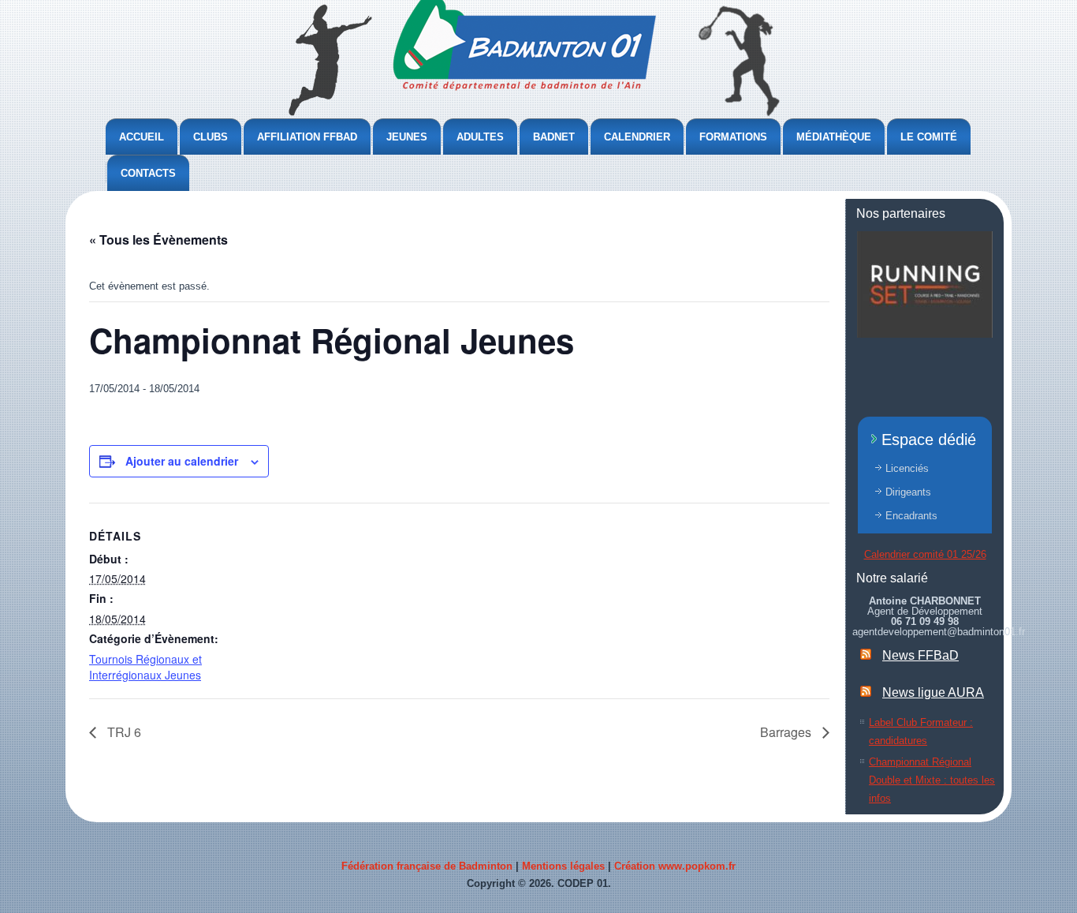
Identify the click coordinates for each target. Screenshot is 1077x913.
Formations (733, 137)
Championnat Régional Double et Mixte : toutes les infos (932, 780)
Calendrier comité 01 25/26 (925, 554)
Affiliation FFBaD (307, 137)
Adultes (480, 137)
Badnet (554, 137)
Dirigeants (908, 492)
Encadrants (911, 516)
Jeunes (406, 137)
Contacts (148, 173)
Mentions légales (563, 866)
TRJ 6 (122, 732)
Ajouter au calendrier (181, 461)
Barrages (787, 732)
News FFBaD (920, 655)
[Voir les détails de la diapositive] (925, 284)
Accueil (141, 137)
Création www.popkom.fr (675, 866)
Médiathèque (833, 137)
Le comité (928, 137)
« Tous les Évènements (158, 239)
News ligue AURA (933, 692)
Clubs (210, 137)
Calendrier (637, 137)
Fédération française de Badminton (426, 866)
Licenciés (907, 468)
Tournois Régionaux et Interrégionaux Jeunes (145, 667)
